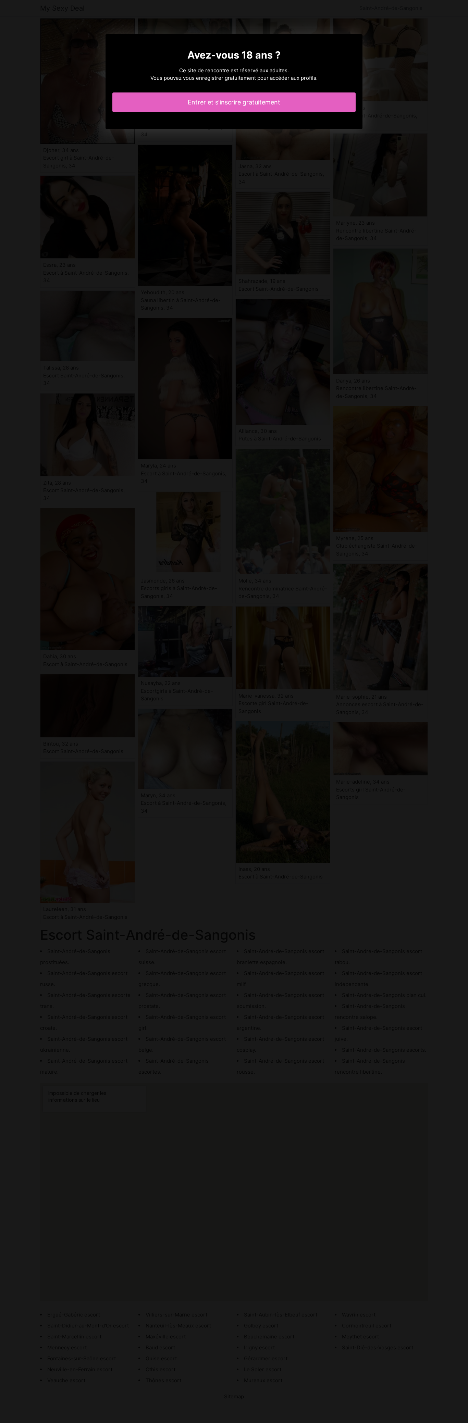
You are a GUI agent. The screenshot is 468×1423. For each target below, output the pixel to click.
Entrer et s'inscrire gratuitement (234, 102)
